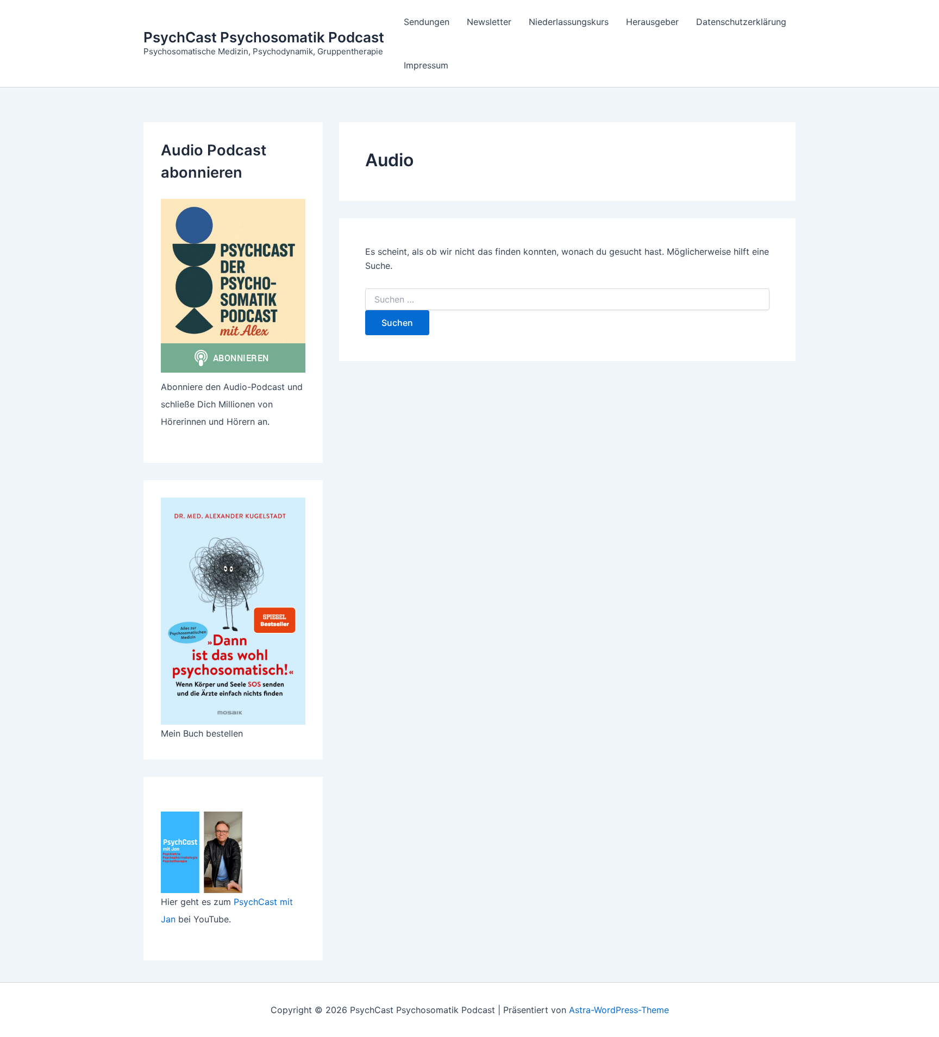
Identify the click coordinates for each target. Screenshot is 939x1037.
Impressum (426, 65)
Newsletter (489, 21)
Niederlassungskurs (569, 21)
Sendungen (426, 21)
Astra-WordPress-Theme (619, 1009)
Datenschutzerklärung (741, 21)
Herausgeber (652, 21)
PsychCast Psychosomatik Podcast (263, 37)
